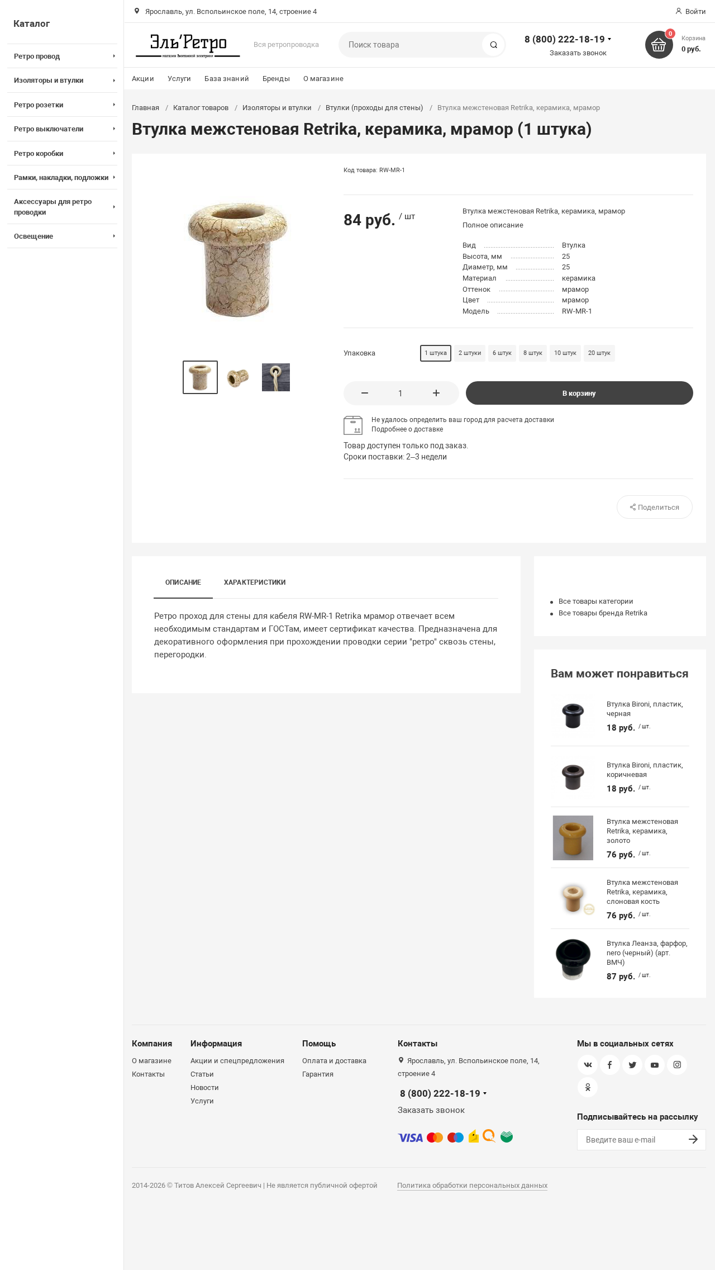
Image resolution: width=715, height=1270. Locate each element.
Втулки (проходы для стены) (374, 107)
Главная (145, 107)
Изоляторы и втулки (277, 107)
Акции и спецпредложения (237, 1060)
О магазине (323, 78)
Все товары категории (596, 601)
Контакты (148, 1074)
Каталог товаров (200, 107)
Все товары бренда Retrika (603, 613)
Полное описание (493, 225)
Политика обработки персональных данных (472, 1185)
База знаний (226, 78)
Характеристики (255, 582)
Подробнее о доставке (407, 429)
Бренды (276, 78)
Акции (143, 78)
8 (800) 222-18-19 (565, 39)
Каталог (31, 23)
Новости (204, 1087)
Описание (183, 582)
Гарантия (317, 1074)
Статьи (202, 1074)
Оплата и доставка (334, 1060)
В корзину (579, 393)
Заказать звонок (578, 53)
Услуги (180, 78)
